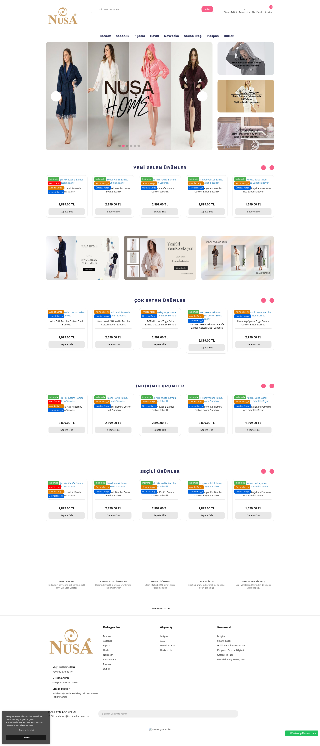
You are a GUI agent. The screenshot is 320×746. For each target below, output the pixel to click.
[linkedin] (270, 714)
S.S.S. (163, 640)
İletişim (164, 636)
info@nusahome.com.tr (65, 682)
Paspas (213, 36)
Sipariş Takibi (224, 640)
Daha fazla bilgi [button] (26, 730)
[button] (202, 96)
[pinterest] (265, 714)
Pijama (139, 36)
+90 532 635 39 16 (62, 671)
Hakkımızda (166, 650)
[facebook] (248, 714)
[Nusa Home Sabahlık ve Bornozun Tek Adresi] (63, 16)
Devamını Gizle (161, 608)
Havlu (154, 36)
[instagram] (252, 714)
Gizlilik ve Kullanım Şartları (231, 645)
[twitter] (257, 714)
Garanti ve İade (225, 654)
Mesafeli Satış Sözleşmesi (231, 659)
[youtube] (261, 714)
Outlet (229, 36)
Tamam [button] (26, 737)
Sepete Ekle (66, 211)
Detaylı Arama (167, 645)
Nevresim (171, 36)
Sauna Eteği (193, 36)
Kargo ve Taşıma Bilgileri (230, 650)
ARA (207, 9)
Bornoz (105, 36)
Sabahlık (123, 36)
